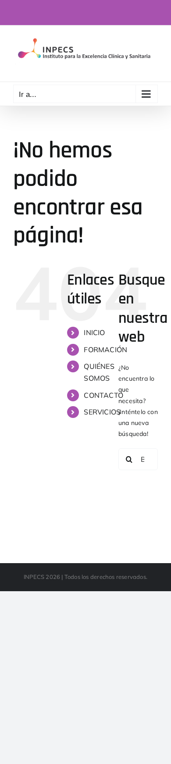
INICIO (94, 332)
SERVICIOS (102, 411)
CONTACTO (103, 395)
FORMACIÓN (105, 349)
